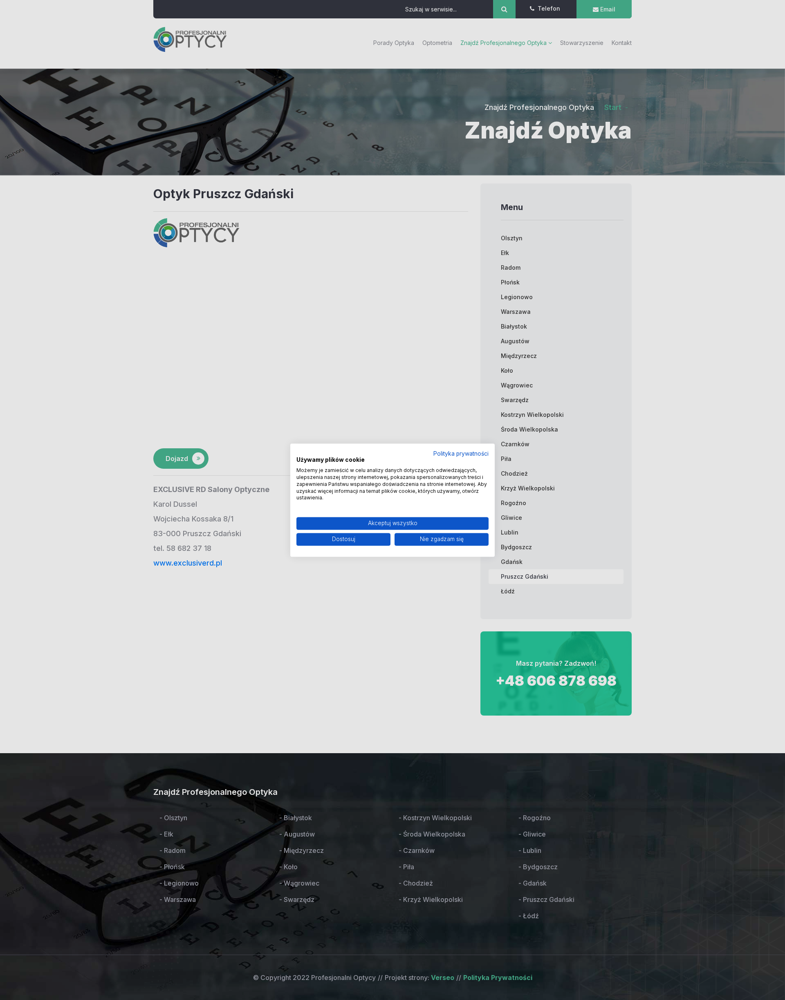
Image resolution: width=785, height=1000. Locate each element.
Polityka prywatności (461, 453)
